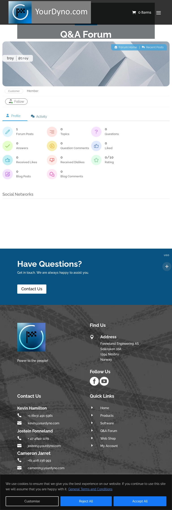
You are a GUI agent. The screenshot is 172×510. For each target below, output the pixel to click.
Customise (32, 501)
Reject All (86, 501)
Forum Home (127, 47)
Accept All (140, 501)
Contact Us (31, 288)
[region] (86, 492)
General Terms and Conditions (90, 489)
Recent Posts (154, 47)
